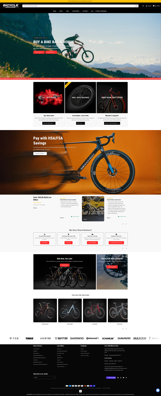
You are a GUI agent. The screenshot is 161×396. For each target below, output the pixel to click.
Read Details (65, 265)
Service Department (85, 353)
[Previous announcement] (33, 1)
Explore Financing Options (111, 123)
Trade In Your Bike (85, 355)
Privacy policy (84, 388)
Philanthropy (60, 357)
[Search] (136, 6)
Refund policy (77, 388)
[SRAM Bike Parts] (104, 338)
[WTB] (41, 338)
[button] (158, 390)
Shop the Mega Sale (48, 123)
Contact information (106, 388)
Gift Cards (35, 360)
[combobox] (78, 6)
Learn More (44, 242)
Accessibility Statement (62, 351)
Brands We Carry (60, 353)
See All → (35, 207)
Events (82, 348)
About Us (59, 348)
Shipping (35, 351)
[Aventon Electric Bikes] (25, 338)
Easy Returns (36, 353)
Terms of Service (60, 366)
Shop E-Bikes (70, 323)
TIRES (67, 11)
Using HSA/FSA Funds (38, 355)
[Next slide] (126, 224)
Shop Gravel (119, 323)
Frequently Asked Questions (39, 357)
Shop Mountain (45, 323)
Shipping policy (98, 388)
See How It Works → (40, 153)
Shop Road (94, 323)
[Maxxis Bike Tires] (120, 338)
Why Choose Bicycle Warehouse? (40, 364)
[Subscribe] (54, 377)
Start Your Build (112, 267)
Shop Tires (79, 123)
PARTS (61, 11)
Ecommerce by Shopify (69, 388)
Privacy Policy (60, 362)
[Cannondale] (151, 338)
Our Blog (59, 355)
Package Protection (37, 362)
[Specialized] (136, 338)
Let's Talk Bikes (92, 242)
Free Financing (84, 351)
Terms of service (91, 388)
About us (68, 242)
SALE (92, 11)
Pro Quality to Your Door (116, 242)
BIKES (54, 11)
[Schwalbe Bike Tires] (88, 338)
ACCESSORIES (75, 11)
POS (62, 388)
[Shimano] (57, 338)
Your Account (36, 348)
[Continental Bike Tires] (73, 338)
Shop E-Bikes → (39, 52)
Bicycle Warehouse (57, 388)
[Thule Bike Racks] (10, 338)
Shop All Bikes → (51, 52)
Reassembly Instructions (62, 364)
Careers (58, 360)
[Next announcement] (127, 1)
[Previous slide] (123, 224)
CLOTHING (85, 11)
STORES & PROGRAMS (100, 11)
